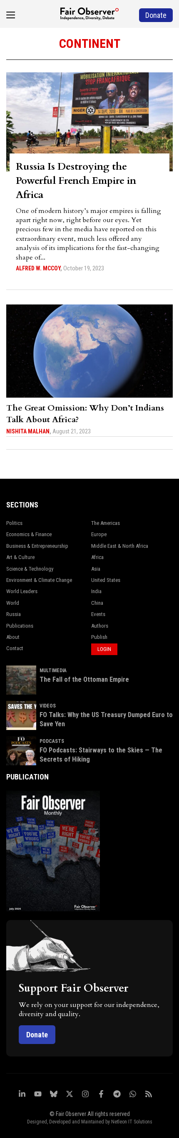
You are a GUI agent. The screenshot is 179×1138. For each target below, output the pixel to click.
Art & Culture (20, 557)
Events (98, 614)
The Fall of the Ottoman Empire (84, 679)
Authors (99, 626)
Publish (99, 637)
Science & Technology (29, 569)
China (97, 603)
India (96, 591)
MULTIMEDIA (53, 670)
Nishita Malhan (28, 431)
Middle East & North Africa (119, 546)
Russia (13, 614)
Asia (95, 569)
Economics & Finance (29, 534)
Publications (19, 626)
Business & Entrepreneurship (37, 546)
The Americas (105, 523)
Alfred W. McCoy (38, 268)
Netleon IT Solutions (131, 1122)
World (12, 603)
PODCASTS (52, 741)
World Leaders (21, 591)
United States (105, 580)
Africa (97, 557)
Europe (99, 534)
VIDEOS (48, 706)
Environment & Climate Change (39, 580)
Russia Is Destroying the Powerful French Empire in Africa (76, 181)
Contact (14, 648)
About (13, 637)
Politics (14, 523)
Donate (37, 1034)
